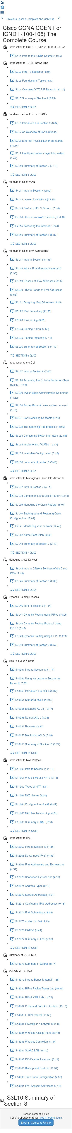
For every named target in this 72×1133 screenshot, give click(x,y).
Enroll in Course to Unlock (36, 1122)
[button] (2, 3)
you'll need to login (51, 1117)
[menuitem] (2, 8)
